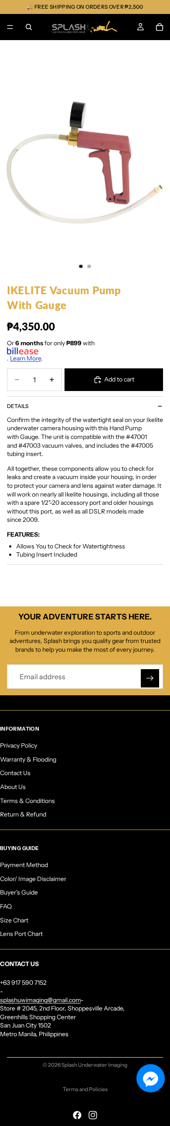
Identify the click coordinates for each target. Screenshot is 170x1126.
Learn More (25, 358)
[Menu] (10, 27)
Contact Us (15, 773)
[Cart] (159, 27)
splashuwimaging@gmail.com (40, 1000)
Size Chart (14, 920)
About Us (13, 787)
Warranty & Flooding (28, 759)
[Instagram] (93, 1115)
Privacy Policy (18, 745)
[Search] (28, 27)
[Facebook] (77, 1115)
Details (17, 406)
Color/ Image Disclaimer (33, 879)
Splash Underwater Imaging (94, 1064)
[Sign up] (150, 678)
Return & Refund (23, 814)
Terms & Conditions (27, 800)
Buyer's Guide (19, 892)
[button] (150, 1078)
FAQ (6, 906)
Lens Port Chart (21, 934)
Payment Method (24, 865)
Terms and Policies (85, 1089)
